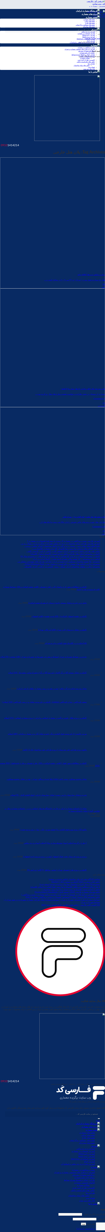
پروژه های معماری (89, 14)
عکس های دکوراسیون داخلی (86, 62)
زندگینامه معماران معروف (86, 51)
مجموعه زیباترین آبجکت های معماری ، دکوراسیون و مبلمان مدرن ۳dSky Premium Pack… (62, 564)
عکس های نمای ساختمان (82, 65)
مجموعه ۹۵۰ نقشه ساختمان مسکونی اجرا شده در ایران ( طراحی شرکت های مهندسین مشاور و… (58, 562)
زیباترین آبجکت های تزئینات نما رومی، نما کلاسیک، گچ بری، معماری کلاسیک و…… (66, 549)
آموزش (94, 1146)
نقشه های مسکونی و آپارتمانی (85, 25)
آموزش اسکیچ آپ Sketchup (86, 39)
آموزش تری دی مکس (85, 1149)
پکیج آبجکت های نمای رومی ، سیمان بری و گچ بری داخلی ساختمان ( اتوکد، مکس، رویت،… (62, 546)
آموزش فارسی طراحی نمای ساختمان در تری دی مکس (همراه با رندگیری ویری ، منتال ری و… (60, 544)
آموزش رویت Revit (88, 37)
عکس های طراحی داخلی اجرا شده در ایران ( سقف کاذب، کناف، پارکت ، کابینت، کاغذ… (63, 551)
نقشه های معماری (89, 19)
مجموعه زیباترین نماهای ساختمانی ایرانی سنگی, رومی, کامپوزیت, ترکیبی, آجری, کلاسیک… (62, 567)
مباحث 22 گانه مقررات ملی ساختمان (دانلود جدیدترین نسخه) (74, 879)
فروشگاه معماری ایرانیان (86, 11)
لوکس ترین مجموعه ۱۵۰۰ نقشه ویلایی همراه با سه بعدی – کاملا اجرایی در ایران (66, 559)
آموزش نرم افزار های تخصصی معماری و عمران (80, 49)
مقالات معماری (85, 58)
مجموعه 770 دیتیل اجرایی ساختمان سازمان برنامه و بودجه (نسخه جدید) (70, 884)
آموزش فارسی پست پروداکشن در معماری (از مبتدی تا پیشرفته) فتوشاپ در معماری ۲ (63, 541)
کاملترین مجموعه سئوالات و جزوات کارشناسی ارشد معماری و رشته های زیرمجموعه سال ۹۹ (60, 556)
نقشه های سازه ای (89, 26)
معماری (94, 45)
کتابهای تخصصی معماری (87, 56)
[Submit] (99, 34)
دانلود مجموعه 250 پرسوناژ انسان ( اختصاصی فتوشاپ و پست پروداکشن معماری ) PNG (63, 897)
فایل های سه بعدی (89, 69)
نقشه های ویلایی (90, 21)
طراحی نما (91, 63)
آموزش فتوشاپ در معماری (86, 33)
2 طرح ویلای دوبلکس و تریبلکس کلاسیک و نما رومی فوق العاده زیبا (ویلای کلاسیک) (65, 887)
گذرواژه (101, 1219)
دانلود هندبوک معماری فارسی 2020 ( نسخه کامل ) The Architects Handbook (67, 892)
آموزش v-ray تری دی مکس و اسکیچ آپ (82, 42)
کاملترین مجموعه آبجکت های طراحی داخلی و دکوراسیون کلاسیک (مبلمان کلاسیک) (65, 554)
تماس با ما (92, 72)
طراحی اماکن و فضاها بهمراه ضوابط (83, 54)
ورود (83, 1224)
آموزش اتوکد (91, 40)
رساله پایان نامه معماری (87, 53)
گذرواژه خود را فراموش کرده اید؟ (90, 1229)
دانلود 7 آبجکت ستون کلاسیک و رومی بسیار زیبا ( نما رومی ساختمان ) (71, 890)
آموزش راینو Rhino (88, 35)
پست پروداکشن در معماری (86, 47)
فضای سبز (91, 67)
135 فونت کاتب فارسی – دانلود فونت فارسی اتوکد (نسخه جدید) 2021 (70, 905)
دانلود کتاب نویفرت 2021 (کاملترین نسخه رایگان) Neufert (75, 882)
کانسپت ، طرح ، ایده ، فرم (86, 60)
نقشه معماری (91, 17)
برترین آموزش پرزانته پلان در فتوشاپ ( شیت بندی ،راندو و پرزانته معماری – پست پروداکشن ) (60, 895)
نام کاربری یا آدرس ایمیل (94, 1214)
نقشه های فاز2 (90, 23)
